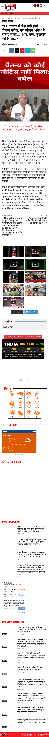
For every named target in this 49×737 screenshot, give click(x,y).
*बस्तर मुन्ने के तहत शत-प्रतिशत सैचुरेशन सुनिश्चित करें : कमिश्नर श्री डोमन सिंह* (29, 668)
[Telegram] (27, 50)
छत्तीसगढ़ (10, 21)
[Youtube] (41, 5)
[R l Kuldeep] (3, 44)
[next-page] (7, 731)
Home (4, 18)
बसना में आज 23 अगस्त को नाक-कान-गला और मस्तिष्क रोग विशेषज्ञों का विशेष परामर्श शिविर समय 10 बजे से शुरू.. (31, 554)
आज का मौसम (20, 454)
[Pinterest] (22, 50)
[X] (37, 5)
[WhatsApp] (32, 50)
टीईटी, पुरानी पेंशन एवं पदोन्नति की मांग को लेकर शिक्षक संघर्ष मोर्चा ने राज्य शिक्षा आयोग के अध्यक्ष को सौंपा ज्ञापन (32, 528)
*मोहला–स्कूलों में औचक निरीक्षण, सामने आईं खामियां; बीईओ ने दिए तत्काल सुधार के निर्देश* (31, 721)
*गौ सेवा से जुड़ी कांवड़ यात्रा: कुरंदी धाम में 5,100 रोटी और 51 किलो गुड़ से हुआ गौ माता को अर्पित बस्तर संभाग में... (31, 541)
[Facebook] (34, 5)
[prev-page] (3, 731)
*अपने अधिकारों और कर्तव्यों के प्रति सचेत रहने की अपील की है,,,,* (36, 221)
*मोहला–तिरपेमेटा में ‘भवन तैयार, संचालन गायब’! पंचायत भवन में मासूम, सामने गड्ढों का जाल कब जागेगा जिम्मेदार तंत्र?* (31, 709)
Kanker (10, 18)
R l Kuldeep (11, 44)
